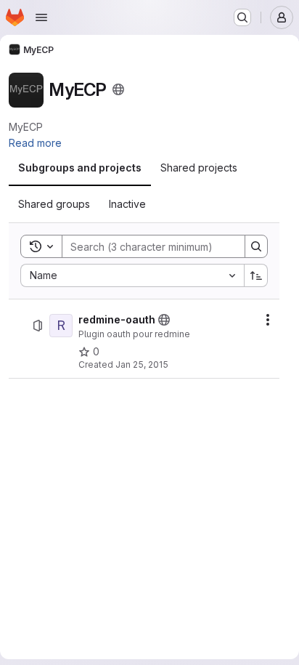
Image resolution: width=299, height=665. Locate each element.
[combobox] (132, 275)
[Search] (256, 246)
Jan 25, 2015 (141, 364)
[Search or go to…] (242, 17)
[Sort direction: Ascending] (256, 275)
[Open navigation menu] (41, 17)
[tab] (80, 168)
